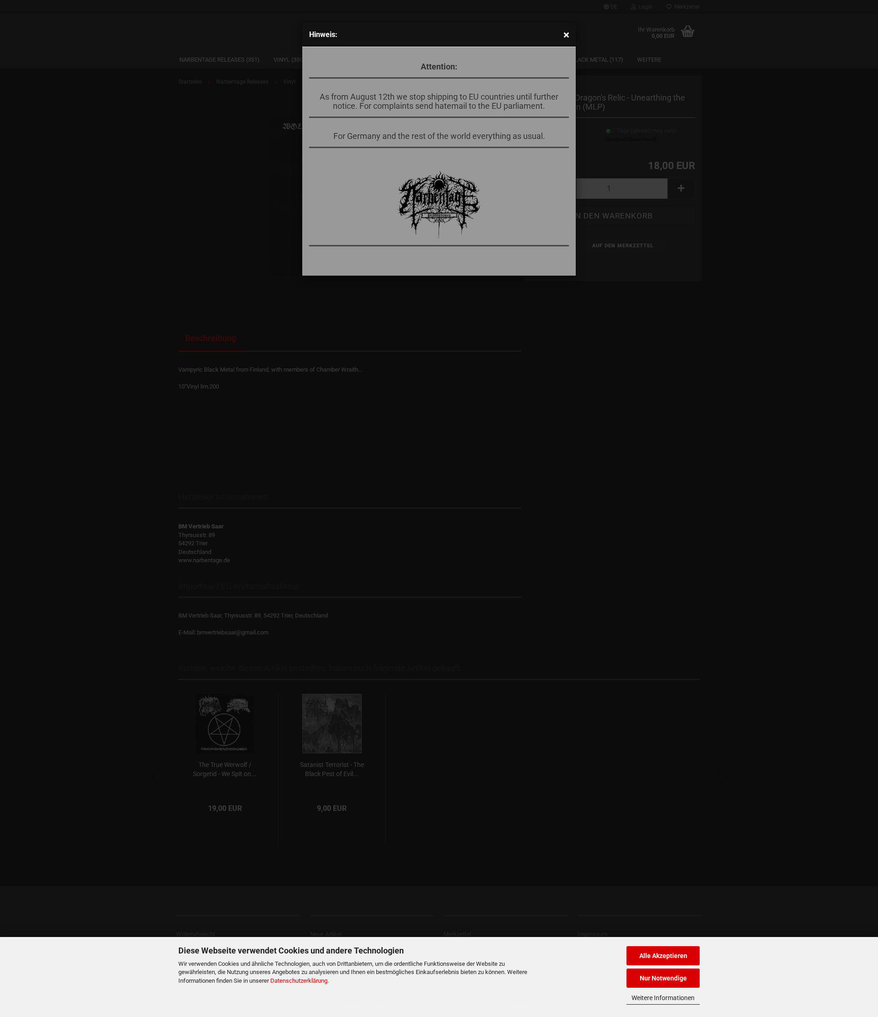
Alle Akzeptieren (663, 955)
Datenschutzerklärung (298, 980)
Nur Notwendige (663, 978)
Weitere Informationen (663, 997)
